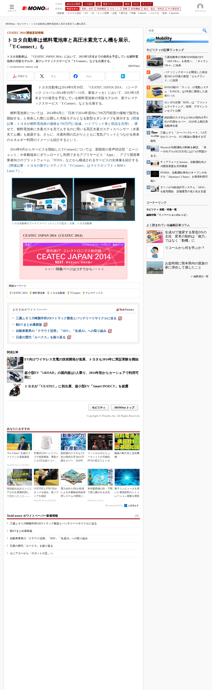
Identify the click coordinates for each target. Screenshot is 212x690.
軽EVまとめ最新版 (21, 530)
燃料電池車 (39, 292)
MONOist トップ (124, 407)
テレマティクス (94, 292)
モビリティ (23, 24)
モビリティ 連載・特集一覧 (161, 209)
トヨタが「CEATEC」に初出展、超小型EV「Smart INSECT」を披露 (76, 386)
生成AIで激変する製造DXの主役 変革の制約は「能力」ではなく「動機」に (186, 236)
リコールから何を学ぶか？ (185, 247)
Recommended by (115, 505)
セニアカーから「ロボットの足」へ (31, 553)
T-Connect (75, 292)
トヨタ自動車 (57, 292)
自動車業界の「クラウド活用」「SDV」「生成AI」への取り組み (49, 538)
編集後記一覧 (201, 276)
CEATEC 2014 (19, 292)
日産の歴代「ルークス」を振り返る (31, 545)
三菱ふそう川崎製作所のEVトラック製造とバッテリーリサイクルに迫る (53, 523)
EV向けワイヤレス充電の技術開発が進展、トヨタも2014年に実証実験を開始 (81, 359)
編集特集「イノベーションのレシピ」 (167, 214)
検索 (205, 30)
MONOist (10, 24)
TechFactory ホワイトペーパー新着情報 (32, 515)
